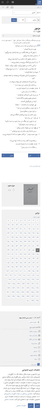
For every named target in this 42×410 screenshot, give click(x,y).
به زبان (38, 12)
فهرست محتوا (36, 217)
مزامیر (38, 7)
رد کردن (31, 405)
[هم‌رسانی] (7, 7)
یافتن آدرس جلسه (34, 335)
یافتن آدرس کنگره (34, 339)
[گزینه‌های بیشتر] (3, 7)
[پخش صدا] (12, 7)
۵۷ (38, 45)
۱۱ (39, 144)
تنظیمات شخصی (9, 399)
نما (38, 20)
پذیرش (37, 405)
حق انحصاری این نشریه (35, 166)
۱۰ (39, 134)
